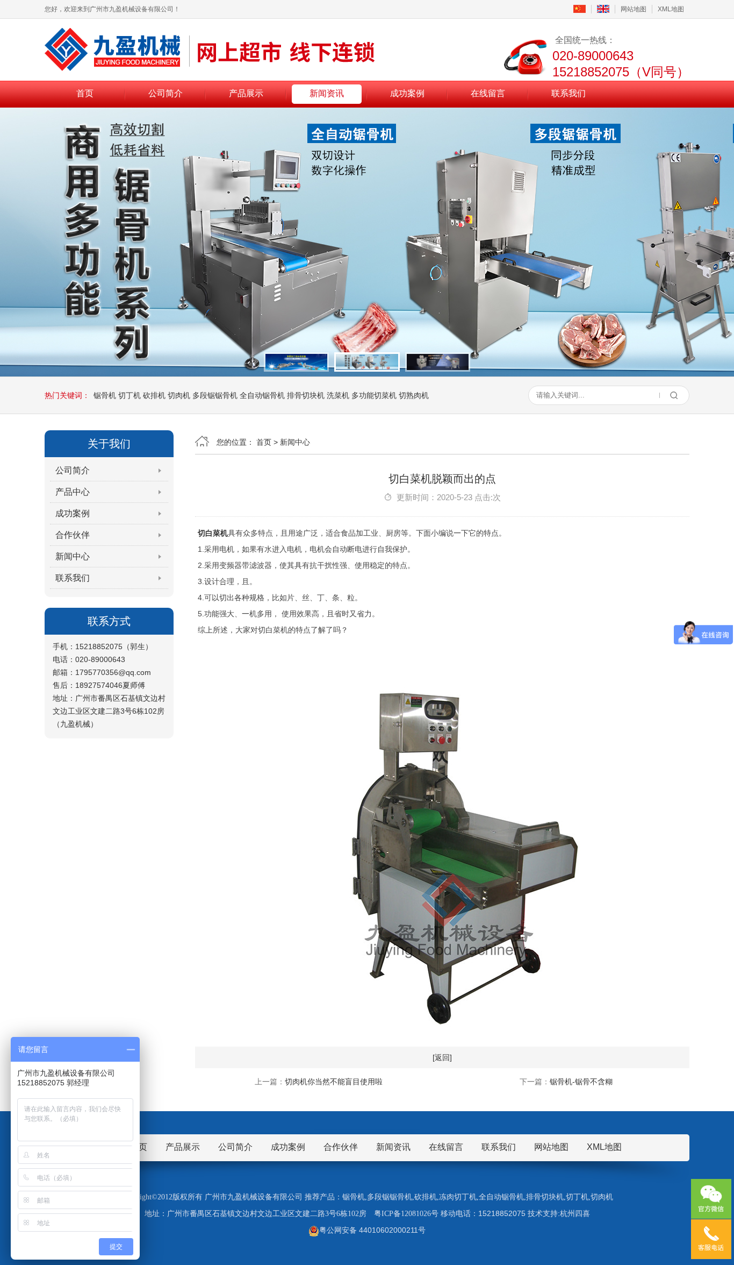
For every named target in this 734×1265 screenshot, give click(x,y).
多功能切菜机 (374, 395)
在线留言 (488, 93)
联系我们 (568, 93)
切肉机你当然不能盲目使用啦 (334, 1081)
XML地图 (671, 9)
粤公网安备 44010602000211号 (372, 1230)
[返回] (442, 1057)
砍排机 (154, 395)
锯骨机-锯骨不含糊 (581, 1081)
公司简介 (165, 93)
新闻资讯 (327, 93)
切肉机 (179, 395)
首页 (84, 93)
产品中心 (72, 491)
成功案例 (407, 93)
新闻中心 (72, 556)
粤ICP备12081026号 (406, 1214)
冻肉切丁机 (458, 1197)
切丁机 (129, 395)
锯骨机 (104, 395)
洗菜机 (338, 395)
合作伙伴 (72, 534)
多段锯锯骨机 (215, 395)
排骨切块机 (306, 395)
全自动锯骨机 (262, 395)
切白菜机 (213, 533)
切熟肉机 (414, 395)
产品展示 (246, 93)
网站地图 (633, 9)
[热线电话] (711, 1239)
